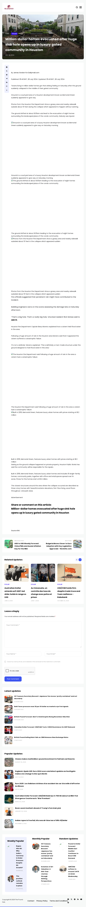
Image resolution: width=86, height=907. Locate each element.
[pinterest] (6, 74)
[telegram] (6, 78)
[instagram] (74, 899)
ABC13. (14, 320)
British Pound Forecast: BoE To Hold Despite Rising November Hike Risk (42, 717)
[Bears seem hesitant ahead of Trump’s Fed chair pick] (8, 811)
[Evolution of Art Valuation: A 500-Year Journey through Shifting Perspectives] (35, 869)
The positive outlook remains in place (19, 881)
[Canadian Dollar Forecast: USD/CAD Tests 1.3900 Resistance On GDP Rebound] (8, 730)
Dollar (14, 34)
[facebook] (6, 67)
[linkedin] (6, 82)
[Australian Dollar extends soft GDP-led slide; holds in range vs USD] (16, 573)
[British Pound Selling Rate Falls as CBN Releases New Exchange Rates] (8, 740)
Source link (15, 530)
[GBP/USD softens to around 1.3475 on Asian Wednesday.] (63, 869)
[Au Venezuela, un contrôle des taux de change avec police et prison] (43, 573)
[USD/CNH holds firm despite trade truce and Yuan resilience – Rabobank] (69, 573)
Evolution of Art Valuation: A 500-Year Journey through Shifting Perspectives (47, 874)
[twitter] (6, 71)
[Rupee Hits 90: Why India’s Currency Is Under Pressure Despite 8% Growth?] (10, 848)
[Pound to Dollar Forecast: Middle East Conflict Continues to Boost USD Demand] (63, 846)
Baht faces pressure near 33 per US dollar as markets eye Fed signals (41, 706)
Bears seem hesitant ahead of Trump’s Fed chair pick (38, 808)
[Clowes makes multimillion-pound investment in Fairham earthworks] (8, 762)
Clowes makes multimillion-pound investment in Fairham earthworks (45, 759)
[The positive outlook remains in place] (10, 878)
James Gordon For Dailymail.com (26, 73)
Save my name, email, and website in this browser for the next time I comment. (34, 662)
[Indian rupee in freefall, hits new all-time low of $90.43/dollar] (8, 823)
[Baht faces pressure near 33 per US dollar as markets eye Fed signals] (8, 709)
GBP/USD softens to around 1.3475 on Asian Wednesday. (73, 871)
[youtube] (81, 899)
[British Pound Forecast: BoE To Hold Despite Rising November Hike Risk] (8, 720)
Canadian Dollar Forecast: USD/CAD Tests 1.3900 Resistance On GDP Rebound (44, 727)
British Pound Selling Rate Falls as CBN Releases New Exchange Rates (41, 737)
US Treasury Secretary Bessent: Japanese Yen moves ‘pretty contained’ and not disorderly (47, 851)
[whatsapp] (6, 86)
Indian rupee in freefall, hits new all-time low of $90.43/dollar (41, 820)
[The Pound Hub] (8, 7)
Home (7, 34)
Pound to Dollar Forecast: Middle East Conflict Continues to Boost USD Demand (74, 851)
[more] (7, 90)
